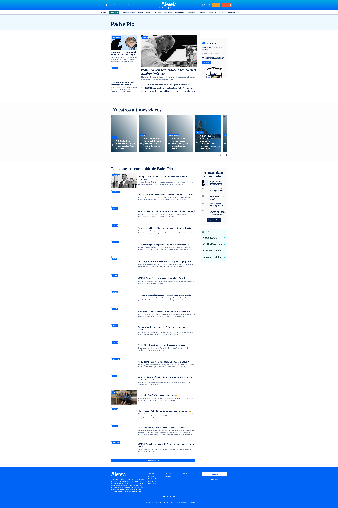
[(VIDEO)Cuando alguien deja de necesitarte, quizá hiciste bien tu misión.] (180, 133)
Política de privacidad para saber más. (213, 58)
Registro (215, 5)
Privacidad (192, 502)
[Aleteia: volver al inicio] (169, 4)
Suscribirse (215, 474)
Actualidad (202, 12)
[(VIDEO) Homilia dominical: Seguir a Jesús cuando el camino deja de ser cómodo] (152, 133)
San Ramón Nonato (174, 8)
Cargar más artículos (153, 460)
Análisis (140, 12)
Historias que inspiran (129, 12)
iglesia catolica (117, 37)
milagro (115, 376)
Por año (185, 476)
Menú (104, 12)
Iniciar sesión (206, 5)
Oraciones (113, 12)
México (221, 12)
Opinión (148, 12)
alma (114, 392)
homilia (143, 135)
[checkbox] (203, 57)
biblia (114, 137)
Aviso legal (177, 502)
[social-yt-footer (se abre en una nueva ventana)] (164, 497)
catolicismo (116, 359)
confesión (115, 242)
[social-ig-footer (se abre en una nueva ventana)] (174, 497)
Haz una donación (157, 502)
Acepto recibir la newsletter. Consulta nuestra (214, 58)
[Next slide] (225, 155)
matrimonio (116, 442)
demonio (115, 325)
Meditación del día (212, 244)
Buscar (131, 5)
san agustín (200, 132)
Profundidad (157, 12)
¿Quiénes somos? (168, 502)
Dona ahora (226, 5)
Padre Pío (145, 37)
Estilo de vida (191, 12)
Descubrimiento (179, 12)
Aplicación (168, 479)
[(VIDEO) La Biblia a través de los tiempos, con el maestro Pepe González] (124, 133)
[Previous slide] (221, 155)
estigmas (115, 292)
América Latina (231, 12)
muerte (115, 259)
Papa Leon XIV (212, 12)
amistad (115, 68)
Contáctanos (184, 502)
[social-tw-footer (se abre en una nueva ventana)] (170, 497)
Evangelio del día (211, 250)
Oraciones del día (211, 257)
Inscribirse (207, 62)
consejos (115, 225)
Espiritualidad (168, 12)
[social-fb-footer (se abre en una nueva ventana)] (167, 497)
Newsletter (168, 476)
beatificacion (116, 175)
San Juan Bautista (174, 135)
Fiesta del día (209, 237)
